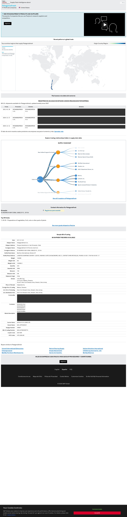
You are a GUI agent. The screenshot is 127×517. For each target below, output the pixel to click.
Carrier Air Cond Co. (55, 353)
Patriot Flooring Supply (56, 348)
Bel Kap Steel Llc (88, 353)
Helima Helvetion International (93, 348)
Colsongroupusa (7, 350)
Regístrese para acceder (53, 210)
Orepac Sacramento (55, 350)
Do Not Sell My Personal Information (97, 376)
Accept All (97, 513)
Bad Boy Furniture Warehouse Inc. (13, 353)
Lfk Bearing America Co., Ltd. (92, 350)
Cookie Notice (64, 376)
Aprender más (58, 131)
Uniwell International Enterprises (12, 348)
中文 (71, 369)
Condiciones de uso (24, 376)
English (57, 369)
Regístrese (7, 23)
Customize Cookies (77, 376)
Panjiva (6, 2)
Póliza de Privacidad (51, 376)
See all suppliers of (64, 198)
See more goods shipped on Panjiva (63, 225)
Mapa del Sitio (37, 376)
